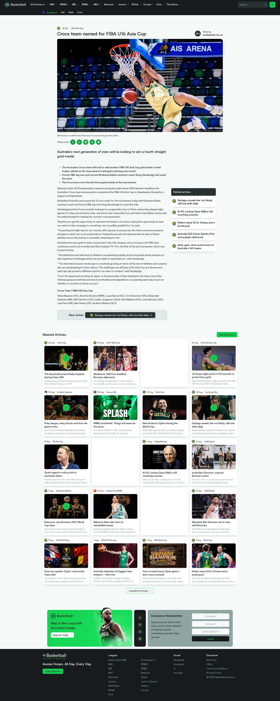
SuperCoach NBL (117, 659)
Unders (145, 685)
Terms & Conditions (217, 668)
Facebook (179, 659)
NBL (110, 668)
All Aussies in (148, 659)
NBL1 (110, 672)
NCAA (111, 690)
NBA (110, 664)
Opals (144, 677)
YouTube (178, 672)
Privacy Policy (214, 672)
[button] (272, 5)
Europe (145, 690)
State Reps (114, 685)
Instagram (179, 664)
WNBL (144, 668)
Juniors (112, 681)
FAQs (209, 664)
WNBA (144, 664)
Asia (110, 694)
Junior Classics (149, 681)
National (145, 672)
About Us (211, 659)
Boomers (113, 677)
